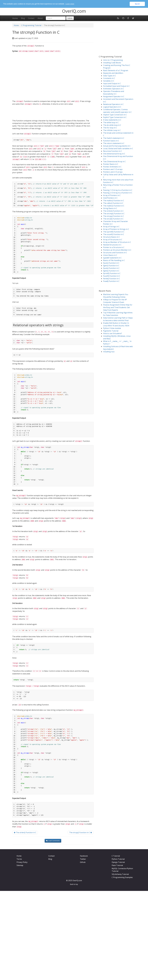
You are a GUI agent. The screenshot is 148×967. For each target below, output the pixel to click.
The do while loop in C (112, 125)
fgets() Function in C (111, 271)
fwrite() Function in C (111, 278)
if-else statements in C (112, 120)
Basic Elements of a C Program (115, 70)
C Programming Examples (122, 877)
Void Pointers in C (110, 198)
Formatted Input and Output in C (116, 86)
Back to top (74, 884)
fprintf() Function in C (111, 273)
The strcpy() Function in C (79, 832)
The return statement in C (113, 143)
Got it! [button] (137, 4)
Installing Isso (109, 351)
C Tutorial (116, 856)
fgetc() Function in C (111, 265)
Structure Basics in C (111, 237)
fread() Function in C (111, 281)
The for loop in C (110, 127)
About (40, 18)
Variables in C (108, 81)
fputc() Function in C (111, 263)
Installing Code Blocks (112, 62)
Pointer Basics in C (110, 164)
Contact (31, 18)
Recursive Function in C (112, 151)
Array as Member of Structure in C (117, 242)
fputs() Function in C (111, 268)
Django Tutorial (118, 862)
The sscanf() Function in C (113, 234)
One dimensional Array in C (114, 154)
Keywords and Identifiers (113, 73)
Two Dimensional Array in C (114, 161)
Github (82, 862)
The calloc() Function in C (113, 203)
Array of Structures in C (112, 239)
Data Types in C (109, 75)
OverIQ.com (74, 11)
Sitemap (20, 865)
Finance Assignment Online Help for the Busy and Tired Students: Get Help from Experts (117, 307)
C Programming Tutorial (31, 25)
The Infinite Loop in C (112, 130)
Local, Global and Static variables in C (118, 148)
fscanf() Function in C (111, 276)
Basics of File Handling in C (114, 260)
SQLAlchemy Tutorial (120, 874)
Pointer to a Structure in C (113, 247)
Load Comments (54, 841)
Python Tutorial (118, 859)
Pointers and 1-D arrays (113, 169)
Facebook (84, 856)
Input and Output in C (112, 83)
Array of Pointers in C (112, 195)
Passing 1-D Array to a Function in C (117, 190)
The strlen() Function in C (25, 832)
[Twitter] (133, 18)
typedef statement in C (112, 258)
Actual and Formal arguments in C (117, 146)
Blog (23, 18)
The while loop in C (111, 122)
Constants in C (109, 78)
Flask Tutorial (117, 865)
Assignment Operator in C (113, 96)
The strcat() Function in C (113, 219)
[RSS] (118, 18)
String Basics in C (110, 208)
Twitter (83, 859)
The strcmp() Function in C (113, 213)
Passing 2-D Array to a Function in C (117, 193)
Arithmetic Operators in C (113, 88)
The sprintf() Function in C (113, 232)
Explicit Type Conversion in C (115, 117)
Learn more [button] (69, 4)
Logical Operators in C (112, 107)
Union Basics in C (110, 255)
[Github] (123, 18)
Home (15, 18)
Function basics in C (111, 141)
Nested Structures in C (112, 245)
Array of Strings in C (111, 226)
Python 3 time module (112, 328)
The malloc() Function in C (113, 200)
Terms (19, 859)
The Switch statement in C (113, 138)
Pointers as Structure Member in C (117, 250)
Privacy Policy (22, 862)
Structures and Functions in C (115, 252)
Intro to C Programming (113, 60)
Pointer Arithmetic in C (112, 167)
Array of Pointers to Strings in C (116, 229)
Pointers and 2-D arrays (113, 172)
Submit (69, 18)
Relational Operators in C (113, 104)
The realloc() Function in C (113, 206)
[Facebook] (128, 18)
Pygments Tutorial (110, 331)
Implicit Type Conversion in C (115, 114)
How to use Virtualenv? (112, 333)
